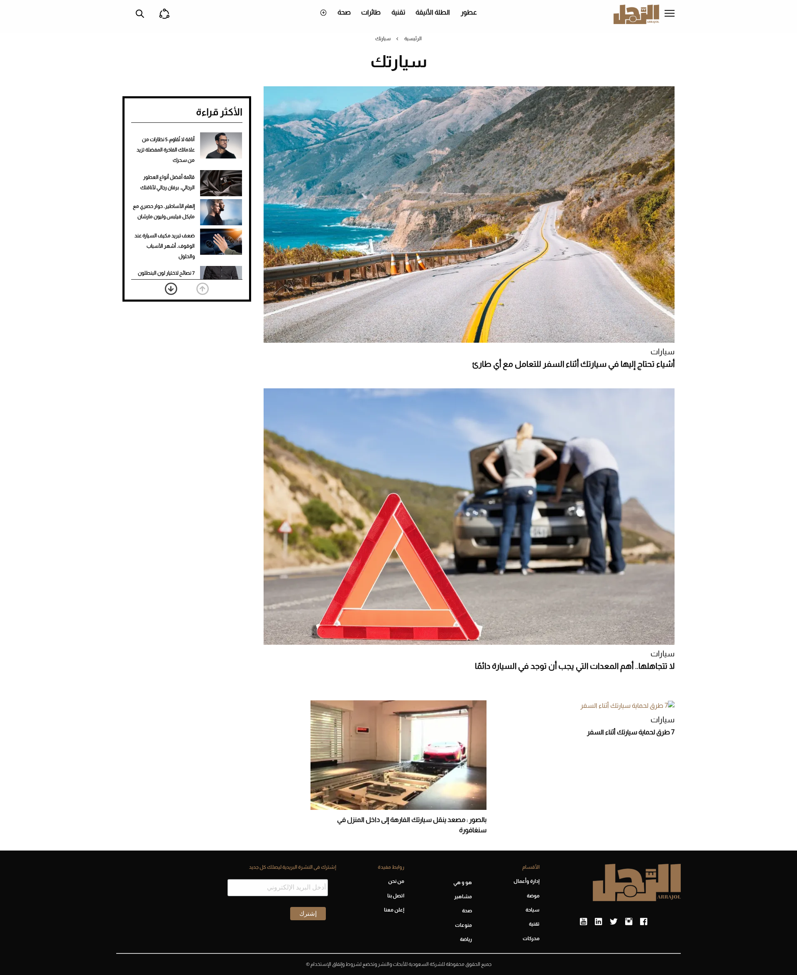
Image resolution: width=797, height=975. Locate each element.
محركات (531, 938)
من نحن (396, 881)
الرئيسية (413, 38)
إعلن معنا (394, 910)
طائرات (371, 12)
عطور (469, 12)
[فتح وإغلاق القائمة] (670, 14)
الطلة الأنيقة (433, 12)
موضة (533, 896)
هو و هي (462, 882)
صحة (344, 12)
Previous (202, 288)
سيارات (662, 351)
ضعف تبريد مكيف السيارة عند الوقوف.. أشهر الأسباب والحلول (164, 246)
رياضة (466, 939)
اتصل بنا (395, 896)
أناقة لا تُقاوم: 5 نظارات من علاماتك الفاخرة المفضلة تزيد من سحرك (166, 149)
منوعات (463, 925)
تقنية (398, 12)
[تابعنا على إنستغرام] (628, 921)
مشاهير (463, 896)
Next (171, 288)
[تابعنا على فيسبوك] (643, 921)
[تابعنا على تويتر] (613, 921)
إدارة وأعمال (526, 881)
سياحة (533, 910)
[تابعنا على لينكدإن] (598, 921)
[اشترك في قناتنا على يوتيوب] (583, 921)
